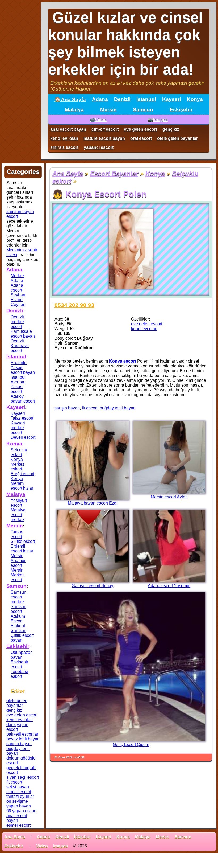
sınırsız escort (64, 147)
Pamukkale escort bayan (23, 333)
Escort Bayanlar (114, 173)
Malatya (74, 109)
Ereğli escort (22, 473)
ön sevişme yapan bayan (18, 803)
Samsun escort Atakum (18, 611)
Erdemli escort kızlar (22, 548)
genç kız (170, 129)
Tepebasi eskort (19, 674)
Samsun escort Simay (92, 585)
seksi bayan (17, 787)
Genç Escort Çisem (131, 744)
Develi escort (23, 437)
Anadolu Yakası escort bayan (23, 367)
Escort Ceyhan (18, 302)
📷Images (158, 119)
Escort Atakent (18, 623)
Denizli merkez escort (17, 322)
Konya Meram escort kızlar (22, 483)
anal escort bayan (68, 129)
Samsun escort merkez (18, 597)
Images (60, 846)
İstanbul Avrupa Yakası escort (18, 384)
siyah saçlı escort (22, 777)
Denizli (122, 99)
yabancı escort (99, 147)
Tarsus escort (17, 534)
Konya (195, 99)
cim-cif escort (105, 129)
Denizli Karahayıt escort (20, 346)
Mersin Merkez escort (17, 575)
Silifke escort (23, 541)
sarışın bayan (67, 408)
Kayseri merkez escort (18, 428)
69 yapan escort (21, 811)
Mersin (108, 109)
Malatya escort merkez (18, 515)
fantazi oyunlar (20, 796)
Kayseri (171, 99)
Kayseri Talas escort (22, 415)
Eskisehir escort (19, 664)
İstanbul (146, 99)
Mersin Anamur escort (18, 560)
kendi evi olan (64, 138)
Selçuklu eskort (19, 452)
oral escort (141, 138)
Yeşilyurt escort (19, 502)
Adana (100, 99)
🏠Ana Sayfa (70, 99)
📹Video (98, 119)
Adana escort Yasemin (169, 585)
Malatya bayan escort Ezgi (93, 503)
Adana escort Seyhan (18, 290)
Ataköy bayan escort (23, 398)
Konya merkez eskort (17, 464)
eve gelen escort (140, 129)
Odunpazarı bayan (22, 654)
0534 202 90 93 (74, 305)
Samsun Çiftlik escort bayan (22, 635)
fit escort (90, 408)
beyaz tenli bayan (23, 739)
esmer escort (18, 825)
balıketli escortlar (22, 734)
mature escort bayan (104, 138)
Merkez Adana (17, 278)
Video (42, 846)
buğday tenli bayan (118, 408)
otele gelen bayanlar (177, 138)
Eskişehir (181, 109)
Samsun (143, 109)
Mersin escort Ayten (169, 497)
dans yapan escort (17, 727)
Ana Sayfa (67, 173)
